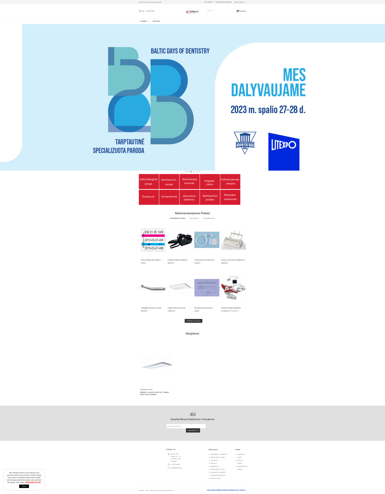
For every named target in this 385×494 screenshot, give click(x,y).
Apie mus (156, 21)
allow (24, 486)
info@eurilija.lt (177, 468)
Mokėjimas (214, 466)
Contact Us (171, 449)
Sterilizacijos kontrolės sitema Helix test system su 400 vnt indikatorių (205, 260)
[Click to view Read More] (159, 362)
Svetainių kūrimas (214, 490)
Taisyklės (214, 460)
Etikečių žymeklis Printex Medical (177, 260)
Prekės (145, 21)
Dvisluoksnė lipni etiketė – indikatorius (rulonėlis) (151, 260)
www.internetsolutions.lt (234, 490)
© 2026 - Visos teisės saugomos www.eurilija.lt (157, 490)
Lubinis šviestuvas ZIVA (176, 308)
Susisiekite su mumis (218, 472)
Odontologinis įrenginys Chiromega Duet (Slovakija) (232, 308)
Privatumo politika (218, 469)
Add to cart (162, 225)
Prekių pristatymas (218, 457)
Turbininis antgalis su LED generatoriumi (151, 308)
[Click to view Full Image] (155, 362)
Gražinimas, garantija (219, 454)
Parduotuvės (215, 478)
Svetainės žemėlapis (218, 475)
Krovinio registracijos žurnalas (203, 308)
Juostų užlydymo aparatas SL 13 (233, 260)
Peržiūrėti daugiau (193, 321)
